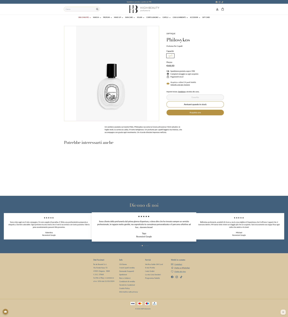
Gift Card (206, 17)
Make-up (117, 17)
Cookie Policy (124, 288)
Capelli (166, 17)
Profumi (106, 17)
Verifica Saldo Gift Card (154, 264)
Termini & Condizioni (127, 285)
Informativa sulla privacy (128, 292)
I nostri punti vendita (127, 268)
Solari (139, 17)
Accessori (194, 17)
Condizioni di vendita (127, 281)
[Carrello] (222, 9)
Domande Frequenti (126, 271)
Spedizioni (123, 275)
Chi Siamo (123, 264)
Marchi (96, 17)
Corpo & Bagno (152, 17)
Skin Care (129, 17)
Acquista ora (195, 112)
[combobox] (82, 9)
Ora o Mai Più (83, 17)
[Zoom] (111, 73)
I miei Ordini (149, 271)
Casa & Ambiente (179, 17)
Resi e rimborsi (124, 278)
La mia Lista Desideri (153, 275)
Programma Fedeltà (152, 278)
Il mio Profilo (150, 268)
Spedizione (182, 92)
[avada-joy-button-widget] (5, 311)
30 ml (171, 56)
